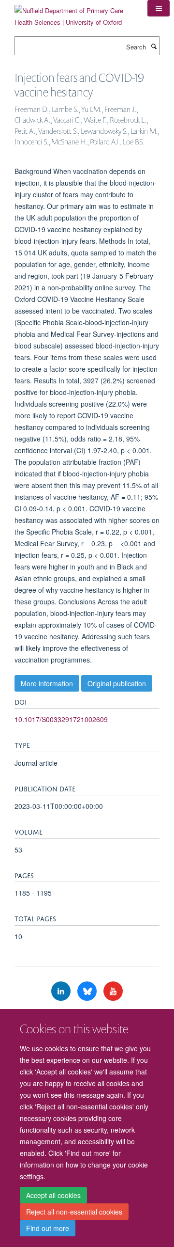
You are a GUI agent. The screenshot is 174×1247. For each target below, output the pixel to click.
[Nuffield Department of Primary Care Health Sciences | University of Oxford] (73, 12)
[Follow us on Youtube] (113, 991)
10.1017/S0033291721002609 (61, 719)
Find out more (47, 1228)
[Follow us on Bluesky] (88, 991)
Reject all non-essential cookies (74, 1211)
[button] (158, 8)
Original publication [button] (116, 683)
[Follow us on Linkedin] (61, 991)
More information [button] (47, 683)
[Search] (153, 46)
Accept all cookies (53, 1195)
